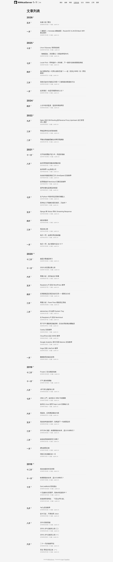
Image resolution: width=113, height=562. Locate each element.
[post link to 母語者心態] (63, 230)
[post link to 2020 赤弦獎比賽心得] (63, 268)
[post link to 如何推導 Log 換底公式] (63, 170)
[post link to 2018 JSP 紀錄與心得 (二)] (63, 529)
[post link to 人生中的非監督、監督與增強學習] (63, 106)
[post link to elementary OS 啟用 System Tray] (63, 312)
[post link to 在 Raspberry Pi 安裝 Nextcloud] (63, 318)
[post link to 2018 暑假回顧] (63, 523)
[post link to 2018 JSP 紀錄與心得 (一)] (63, 535)
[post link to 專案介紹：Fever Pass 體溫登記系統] (63, 303)
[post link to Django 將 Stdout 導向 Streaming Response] (63, 212)
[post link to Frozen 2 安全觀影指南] (63, 372)
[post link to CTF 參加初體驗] (63, 381)
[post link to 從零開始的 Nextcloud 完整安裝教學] (63, 182)
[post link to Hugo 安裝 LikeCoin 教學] (63, 349)
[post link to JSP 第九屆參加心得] (63, 390)
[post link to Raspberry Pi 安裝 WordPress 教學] (63, 286)
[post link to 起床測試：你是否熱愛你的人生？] (63, 91)
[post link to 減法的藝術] (63, 221)
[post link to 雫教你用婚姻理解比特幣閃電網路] (63, 140)
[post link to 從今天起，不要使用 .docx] (63, 514)
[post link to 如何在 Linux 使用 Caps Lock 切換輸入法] (63, 405)
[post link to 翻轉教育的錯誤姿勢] (63, 358)
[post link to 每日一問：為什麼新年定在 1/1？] (63, 245)
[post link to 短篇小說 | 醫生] (63, 23)
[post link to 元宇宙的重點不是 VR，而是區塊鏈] (63, 155)
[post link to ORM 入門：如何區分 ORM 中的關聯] (63, 399)
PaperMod (67, 559)
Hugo (62, 559)
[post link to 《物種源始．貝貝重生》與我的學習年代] (63, 54)
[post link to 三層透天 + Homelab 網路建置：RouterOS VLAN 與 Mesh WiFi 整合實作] (63, 32)
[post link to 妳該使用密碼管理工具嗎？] (63, 440)
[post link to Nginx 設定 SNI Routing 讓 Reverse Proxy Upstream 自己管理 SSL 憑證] (63, 122)
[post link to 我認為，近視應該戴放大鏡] (63, 414)
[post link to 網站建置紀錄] (63, 449)
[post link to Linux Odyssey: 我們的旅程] (63, 48)
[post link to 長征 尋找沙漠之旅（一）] (63, 550)
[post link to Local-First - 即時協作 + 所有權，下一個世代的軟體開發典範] (63, 63)
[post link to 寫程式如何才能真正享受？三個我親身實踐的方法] (63, 83)
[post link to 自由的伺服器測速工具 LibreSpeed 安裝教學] (63, 176)
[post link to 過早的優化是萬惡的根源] (63, 189)
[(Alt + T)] (35, 2)
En (40, 2)
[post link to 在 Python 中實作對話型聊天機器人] (63, 197)
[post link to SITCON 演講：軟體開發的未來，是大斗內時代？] (63, 431)
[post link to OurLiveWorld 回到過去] (63, 487)
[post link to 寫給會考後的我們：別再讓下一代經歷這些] (63, 422)
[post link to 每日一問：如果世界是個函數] (63, 236)
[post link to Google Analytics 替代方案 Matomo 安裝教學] (63, 343)
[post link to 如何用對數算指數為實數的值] (63, 164)
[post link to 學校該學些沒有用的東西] (63, 131)
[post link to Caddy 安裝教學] (63, 330)
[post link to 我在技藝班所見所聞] (63, 470)
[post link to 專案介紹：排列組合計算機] (63, 277)
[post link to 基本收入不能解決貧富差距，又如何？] (63, 203)
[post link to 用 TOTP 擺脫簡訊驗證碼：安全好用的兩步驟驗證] (63, 324)
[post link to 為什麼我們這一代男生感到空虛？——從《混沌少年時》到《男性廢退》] (63, 73)
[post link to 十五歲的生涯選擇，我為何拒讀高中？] (63, 493)
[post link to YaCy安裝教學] (63, 508)
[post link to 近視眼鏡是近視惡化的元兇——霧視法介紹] (63, 294)
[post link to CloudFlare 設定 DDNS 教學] (63, 337)
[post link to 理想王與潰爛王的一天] (63, 455)
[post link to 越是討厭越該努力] (63, 259)
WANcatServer (25, 2)
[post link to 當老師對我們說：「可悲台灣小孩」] (63, 499)
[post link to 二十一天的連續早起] (63, 544)
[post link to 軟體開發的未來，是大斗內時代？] (63, 478)
